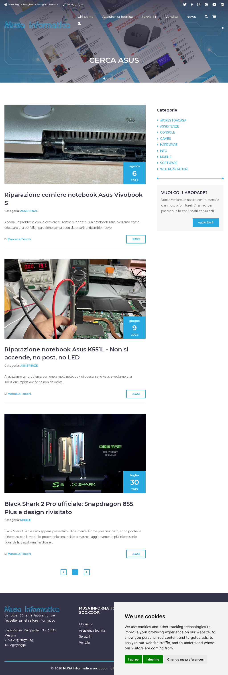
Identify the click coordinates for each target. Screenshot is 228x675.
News (191, 17)
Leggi (136, 239)
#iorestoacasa (172, 120)
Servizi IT (149, 17)
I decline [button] (153, 659)
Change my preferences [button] (185, 659)
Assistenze (29, 211)
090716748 (206, 222)
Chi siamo (86, 17)
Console (166, 132)
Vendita (171, 17)
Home (107, 78)
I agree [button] (133, 659)
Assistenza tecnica (117, 17)
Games (164, 138)
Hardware (167, 144)
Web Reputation (172, 169)
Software (167, 163)
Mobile (25, 520)
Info (162, 151)
